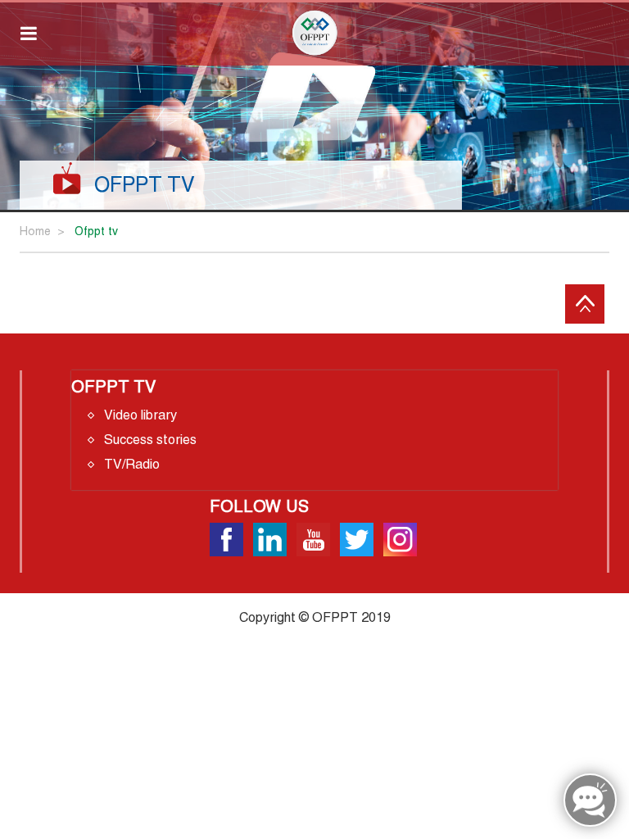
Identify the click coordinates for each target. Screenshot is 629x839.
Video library (140, 415)
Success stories (150, 439)
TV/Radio (132, 464)
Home (35, 231)
